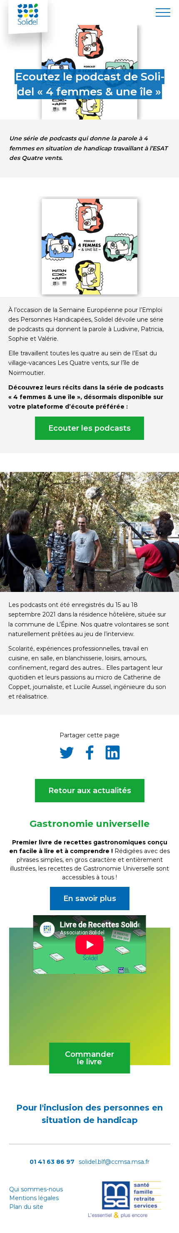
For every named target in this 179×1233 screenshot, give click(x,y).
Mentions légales (34, 1198)
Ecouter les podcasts (89, 428)
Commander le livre (89, 1058)
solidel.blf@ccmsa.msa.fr (114, 1162)
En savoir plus (89, 898)
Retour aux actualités (89, 790)
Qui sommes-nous (36, 1189)
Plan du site (26, 1207)
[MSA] (126, 1217)
